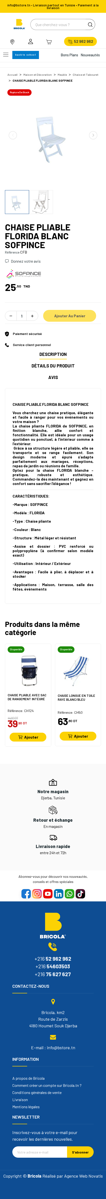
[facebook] (25, 893)
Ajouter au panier (69, 316)
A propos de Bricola (28, 1078)
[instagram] (36, 893)
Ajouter (31, 737)
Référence (12, 252)
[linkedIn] (58, 893)
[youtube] (47, 893)
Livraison (20, 1100)
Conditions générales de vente (37, 1092)
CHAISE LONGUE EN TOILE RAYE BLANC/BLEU (76, 697)
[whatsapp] (69, 893)
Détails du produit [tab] (53, 365)
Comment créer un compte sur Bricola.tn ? (47, 1085)
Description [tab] (53, 354)
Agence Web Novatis (83, 1176)
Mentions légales (26, 1107)
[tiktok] (80, 893)
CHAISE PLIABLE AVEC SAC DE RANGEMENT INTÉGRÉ (27, 697)
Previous (13, 135)
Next (93, 135)
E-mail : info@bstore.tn (53, 1047)
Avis (53, 377)
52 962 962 (83, 41)
